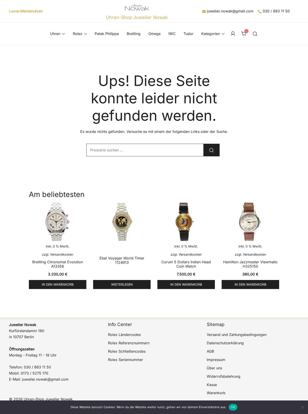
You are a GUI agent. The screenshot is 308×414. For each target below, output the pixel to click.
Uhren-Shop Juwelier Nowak (137, 17)
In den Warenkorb (58, 284)
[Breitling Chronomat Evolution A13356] (57, 222)
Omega (154, 33)
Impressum (216, 359)
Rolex (77, 33)
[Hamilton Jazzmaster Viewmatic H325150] (250, 222)
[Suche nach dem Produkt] (211, 150)
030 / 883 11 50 (276, 11)
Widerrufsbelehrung (223, 376)
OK (233, 407)
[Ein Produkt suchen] (255, 34)
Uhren (55, 33)
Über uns (214, 368)
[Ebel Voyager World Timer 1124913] (122, 222)
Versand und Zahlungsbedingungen (237, 334)
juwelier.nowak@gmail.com (230, 11)
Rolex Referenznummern (128, 343)
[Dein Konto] (233, 34)
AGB (210, 351)
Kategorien (210, 33)
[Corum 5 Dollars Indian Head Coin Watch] (186, 222)
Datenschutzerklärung (225, 343)
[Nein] (302, 407)
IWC (172, 33)
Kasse (212, 384)
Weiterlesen (122, 284)
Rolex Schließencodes (126, 351)
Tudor (188, 33)
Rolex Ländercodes (124, 334)
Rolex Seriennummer (125, 359)
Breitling (133, 33)
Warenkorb (216, 393)
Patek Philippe (107, 33)
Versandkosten (61, 254)
